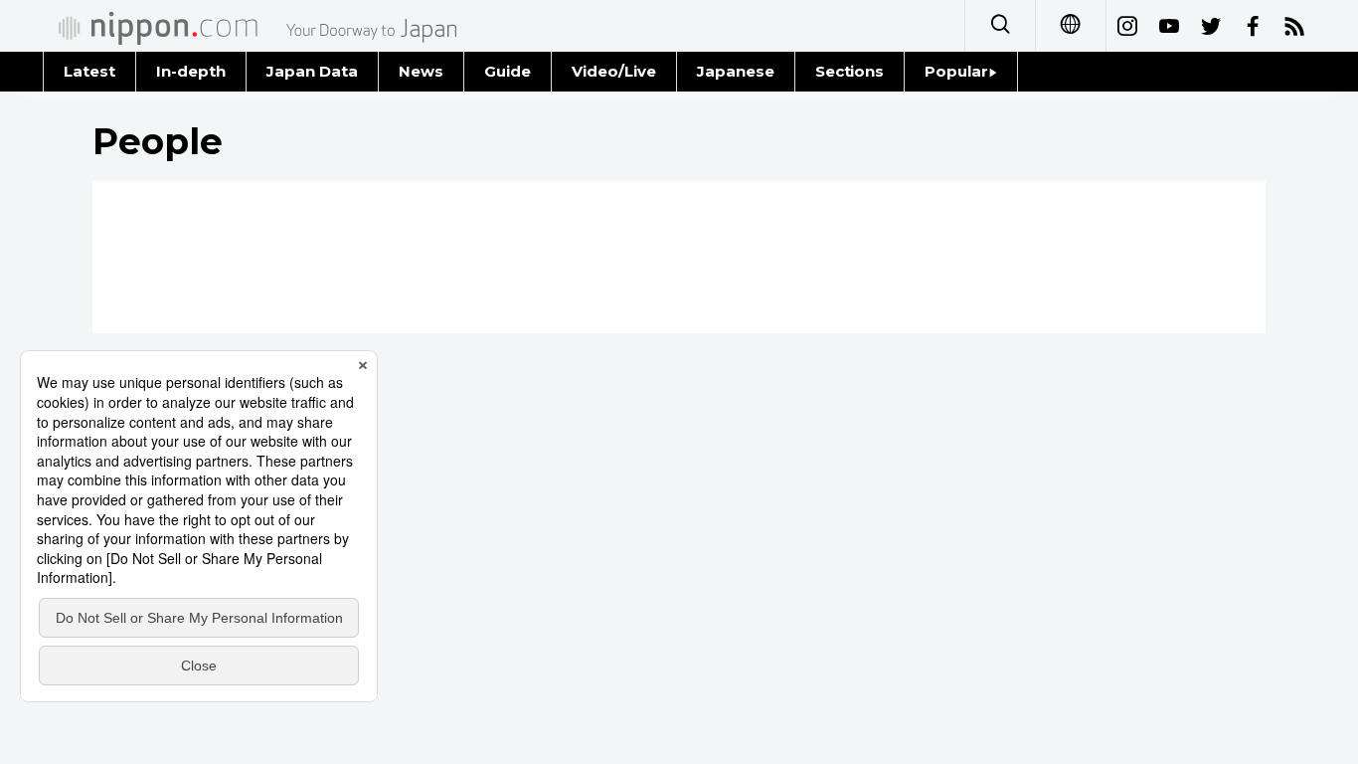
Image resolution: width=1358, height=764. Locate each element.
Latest (89, 71)
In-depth (191, 71)
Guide (507, 71)
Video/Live (614, 71)
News (421, 71)
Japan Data (312, 71)
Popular (956, 71)
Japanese (735, 71)
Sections (850, 71)
